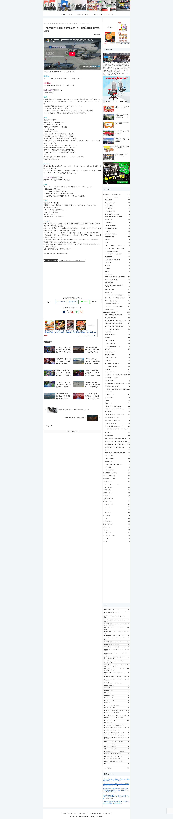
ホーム (64, 813)
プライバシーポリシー (94, 813)
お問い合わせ (106, 813)
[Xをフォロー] (68, 311)
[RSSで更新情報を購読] (80, 311)
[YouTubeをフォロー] (72, 311)
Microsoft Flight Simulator (51, 260)
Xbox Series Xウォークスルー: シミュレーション (73, 260)
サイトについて (72, 813)
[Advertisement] (72, 281)
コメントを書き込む (72, 431)
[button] (95, 302)
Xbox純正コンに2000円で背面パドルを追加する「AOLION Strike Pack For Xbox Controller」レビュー (116, 790)
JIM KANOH (115, 780)
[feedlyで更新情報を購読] (76, 311)
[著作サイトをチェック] (64, 311)
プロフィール (82, 813)
